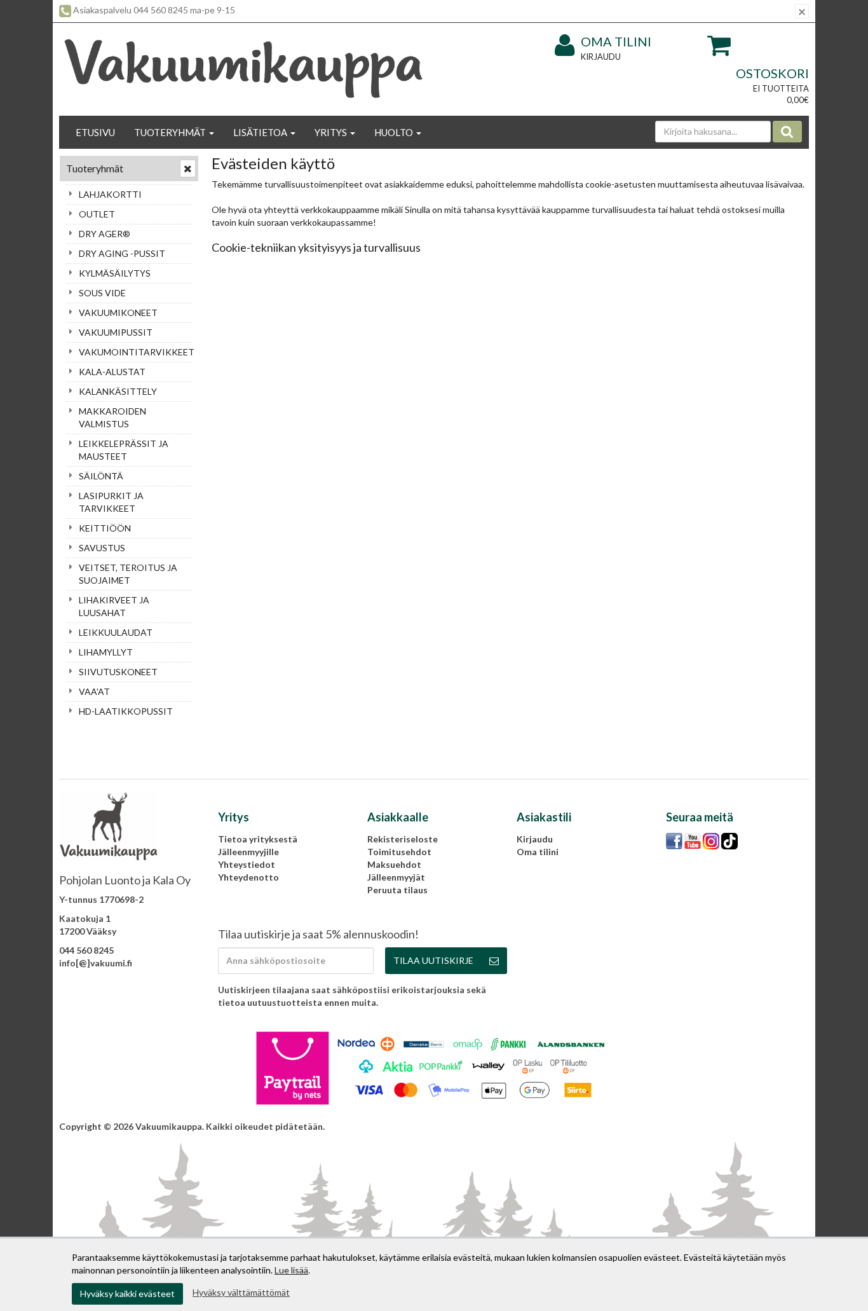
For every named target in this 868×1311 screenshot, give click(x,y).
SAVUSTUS (102, 547)
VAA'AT (94, 691)
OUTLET (97, 214)
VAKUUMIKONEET (118, 312)
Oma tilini (616, 41)
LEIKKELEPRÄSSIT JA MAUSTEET (123, 450)
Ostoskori (772, 73)
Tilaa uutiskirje (433, 960)
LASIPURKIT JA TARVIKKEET (111, 502)
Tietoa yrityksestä (257, 839)
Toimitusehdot (399, 851)
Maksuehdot (394, 864)
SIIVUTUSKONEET (118, 671)
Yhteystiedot (246, 864)
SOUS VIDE (102, 292)
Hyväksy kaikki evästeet (127, 1293)
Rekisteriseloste (402, 839)
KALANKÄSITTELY (118, 391)
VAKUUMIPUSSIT (116, 332)
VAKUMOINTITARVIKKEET (135, 352)
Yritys (332, 132)
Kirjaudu (601, 56)
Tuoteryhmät (171, 132)
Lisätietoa (261, 132)
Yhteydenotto (248, 877)
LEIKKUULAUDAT (116, 632)
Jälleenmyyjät (396, 877)
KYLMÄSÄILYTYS (115, 273)
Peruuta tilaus (397, 889)
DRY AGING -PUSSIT (122, 253)
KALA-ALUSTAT (112, 371)
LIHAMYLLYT (106, 652)
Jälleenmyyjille (248, 851)
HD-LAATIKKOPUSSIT (126, 711)
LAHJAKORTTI (110, 194)
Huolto (394, 132)
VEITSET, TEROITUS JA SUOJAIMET (128, 574)
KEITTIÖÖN (105, 528)
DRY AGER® (104, 233)
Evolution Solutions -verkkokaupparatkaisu (717, 1126)
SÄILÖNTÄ (101, 475)
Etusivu (95, 132)
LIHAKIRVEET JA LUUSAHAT (114, 606)
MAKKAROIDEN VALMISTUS (112, 417)
